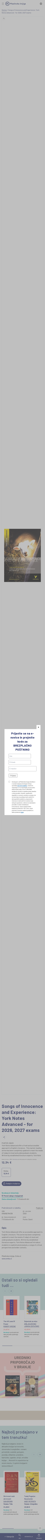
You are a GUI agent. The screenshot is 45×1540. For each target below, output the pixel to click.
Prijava (13, 775)
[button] (38, 727)
